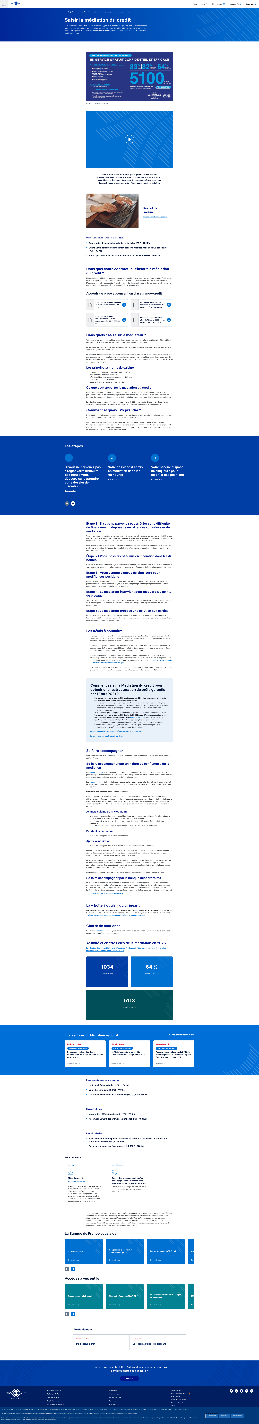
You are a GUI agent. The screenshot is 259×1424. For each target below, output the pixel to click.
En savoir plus (70, 491)
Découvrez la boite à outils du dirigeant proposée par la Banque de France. (116, 915)
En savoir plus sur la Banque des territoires (106, 893)
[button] (251, 4)
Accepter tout (212, 1415)
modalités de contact (138, 717)
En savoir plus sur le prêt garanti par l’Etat (106, 736)
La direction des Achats (178, 1399)
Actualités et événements (55, 1404)
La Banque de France (54, 1394)
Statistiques (113, 1401)
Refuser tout (224, 1415)
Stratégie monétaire (53, 1397)
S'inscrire (129, 1378)
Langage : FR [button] (234, 4)
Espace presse (175, 1396)
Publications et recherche (55, 1401)
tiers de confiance (96, 772)
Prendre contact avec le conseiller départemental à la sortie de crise (116, 731)
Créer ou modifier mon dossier (155, 217)
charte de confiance (104, 931)
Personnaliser (237, 1415)
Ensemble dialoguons (54, 1390)
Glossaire (173, 1405)
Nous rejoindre (113, 1404)
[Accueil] (18, 1394)
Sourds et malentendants (178, 1393)
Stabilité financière (115, 1397)
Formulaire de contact (76, 1181)
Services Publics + (176, 1402)
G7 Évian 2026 (113, 1390)
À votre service (114, 1394)
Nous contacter (175, 1390)
